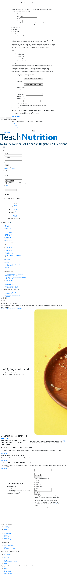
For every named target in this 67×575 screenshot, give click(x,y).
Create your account (11, 189)
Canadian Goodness (9, 556)
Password (19, 20)
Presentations (8, 293)
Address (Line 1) (21, 94)
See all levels (8, 240)
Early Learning (16, 27)
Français (15, 205)
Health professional (17, 33)
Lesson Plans (8, 261)
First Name (20, 14)
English (15, 209)
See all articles (8, 280)
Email (18, 18)
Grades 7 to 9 (21, 58)
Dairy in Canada (8, 552)
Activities (7, 259)
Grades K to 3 (21, 54)
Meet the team (8, 226)
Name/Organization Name (23, 90)
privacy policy (54, 503)
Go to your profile (16, 116)
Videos (7, 267)
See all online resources (9, 548)
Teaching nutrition (9, 284)
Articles (5, 560)
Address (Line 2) (21, 96)
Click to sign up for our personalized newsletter (24, 38)
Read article (64, 440)
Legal (15, 125)
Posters (7, 262)
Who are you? (37, 472)
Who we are (8, 225)
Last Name (20, 16)
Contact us (8, 228)
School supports (9, 265)
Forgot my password (10, 168)
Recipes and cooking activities (12, 264)
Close (33, 130)
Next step (8, 118)
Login (7, 165)
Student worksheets (8, 545)
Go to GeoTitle (4, 308)
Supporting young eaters (11, 287)
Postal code (20, 101)
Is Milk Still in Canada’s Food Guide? (14, 278)
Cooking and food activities (12, 286)
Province (19, 103)
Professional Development (10, 561)
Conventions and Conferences (12, 295)
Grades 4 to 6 (21, 56)
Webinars (7, 296)
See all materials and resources (13, 255)
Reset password (10, 180)
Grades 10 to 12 (22, 61)
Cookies (16, 123)
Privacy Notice (17, 127)
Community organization (19, 35)
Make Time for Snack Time (12, 275)
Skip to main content (5, 132)
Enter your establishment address (32, 78)
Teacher (15, 29)
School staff (16, 31)
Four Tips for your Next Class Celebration (15, 277)
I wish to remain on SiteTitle (15, 308)
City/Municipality (21, 98)
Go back (3, 118)
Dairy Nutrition (7, 554)
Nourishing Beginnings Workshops (13, 292)
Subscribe (37, 494)
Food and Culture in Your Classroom (14, 274)
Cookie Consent (8, 573)
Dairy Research (7, 557)
